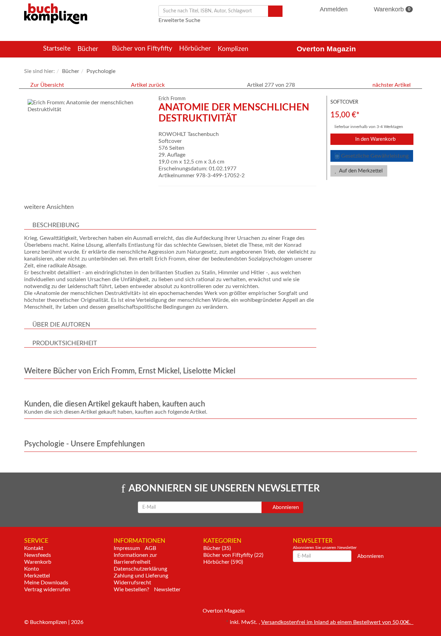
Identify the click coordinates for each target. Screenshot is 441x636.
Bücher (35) (217, 548)
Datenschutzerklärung (140, 569)
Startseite (57, 48)
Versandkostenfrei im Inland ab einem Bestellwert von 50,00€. (337, 622)
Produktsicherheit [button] (64, 343)
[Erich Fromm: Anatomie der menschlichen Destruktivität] (88, 106)
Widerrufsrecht (132, 582)
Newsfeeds (37, 555)
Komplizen (234, 49)
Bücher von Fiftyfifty (142, 48)
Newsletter (167, 589)
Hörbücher (195, 48)
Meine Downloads (46, 582)
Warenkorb (391, 9)
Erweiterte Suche (179, 20)
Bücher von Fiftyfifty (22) (233, 555)
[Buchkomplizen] (55, 13)
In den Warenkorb (375, 139)
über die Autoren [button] (61, 325)
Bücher (89, 49)
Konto (31, 569)
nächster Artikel (392, 85)
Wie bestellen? (131, 589)
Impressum (127, 548)
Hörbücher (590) (223, 562)
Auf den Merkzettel (360, 170)
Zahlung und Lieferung (141, 576)
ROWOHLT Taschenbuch (188, 134)
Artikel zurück (148, 85)
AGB (150, 548)
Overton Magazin (326, 49)
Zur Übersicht (47, 85)
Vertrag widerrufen (47, 589)
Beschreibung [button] (55, 225)
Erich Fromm (172, 98)
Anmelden (333, 9)
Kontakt (33, 548)
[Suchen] (275, 11)
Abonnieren (285, 507)
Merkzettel (37, 576)
